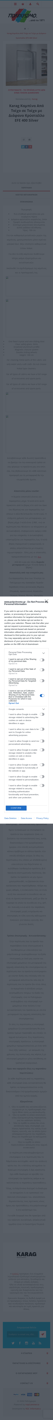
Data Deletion (10, 818)
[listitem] (26, 653)
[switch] (42, 660)
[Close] (47, 602)
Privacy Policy (42, 818)
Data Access (26, 818)
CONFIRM (16, 808)
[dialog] (26, 710)
